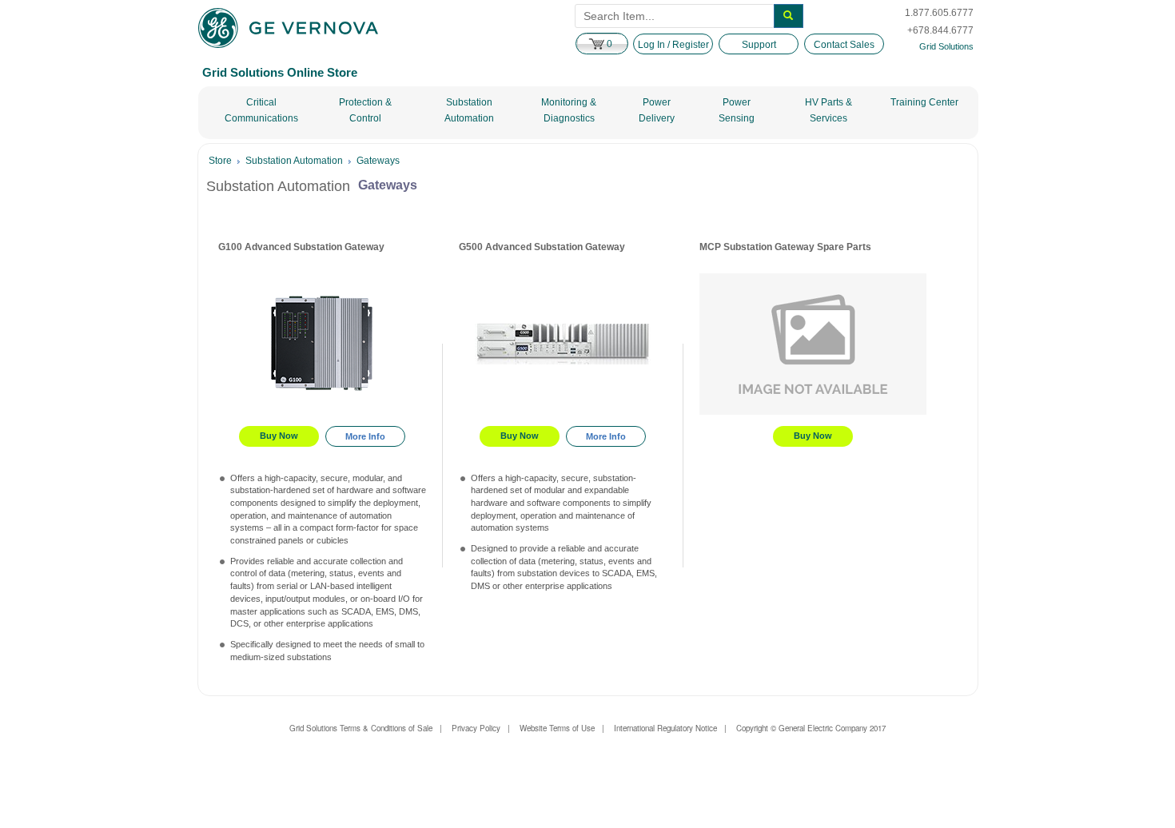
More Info (365, 436)
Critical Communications (261, 110)
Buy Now (279, 435)
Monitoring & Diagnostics (568, 110)
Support (759, 44)
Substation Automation (469, 110)
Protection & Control (365, 110)
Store (220, 160)
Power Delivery (657, 110)
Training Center (924, 102)
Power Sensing (737, 110)
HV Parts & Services (828, 110)
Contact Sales (844, 44)
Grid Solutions (946, 46)
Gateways (378, 160)
